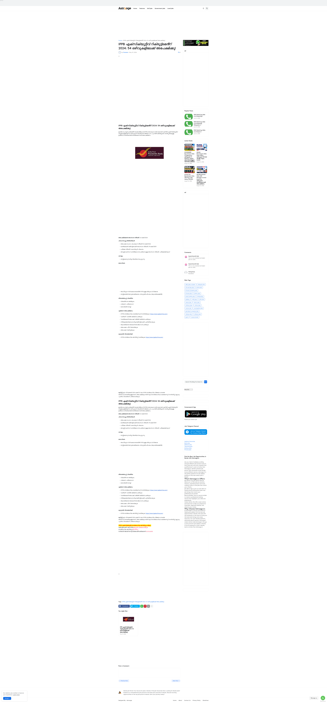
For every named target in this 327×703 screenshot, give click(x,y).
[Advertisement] (163, 25)
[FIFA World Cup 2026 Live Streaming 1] (188, 116)
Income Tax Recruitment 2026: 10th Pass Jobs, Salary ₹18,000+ (189, 177)
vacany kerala (194, 317)
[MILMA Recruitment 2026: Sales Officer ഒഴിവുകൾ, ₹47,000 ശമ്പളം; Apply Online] (202, 147)
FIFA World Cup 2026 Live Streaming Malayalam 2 (199, 123)
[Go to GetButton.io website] (323, 701)
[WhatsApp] (141, 606)
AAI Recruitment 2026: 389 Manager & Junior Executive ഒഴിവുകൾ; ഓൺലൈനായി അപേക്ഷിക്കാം (201, 179)
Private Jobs (187, 449)
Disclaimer (206, 700)
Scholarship (200, 296)
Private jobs (188, 293)
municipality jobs (198, 308)
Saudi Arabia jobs (190, 296)
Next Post (175, 680)
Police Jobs (199, 287)
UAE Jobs (194, 299)
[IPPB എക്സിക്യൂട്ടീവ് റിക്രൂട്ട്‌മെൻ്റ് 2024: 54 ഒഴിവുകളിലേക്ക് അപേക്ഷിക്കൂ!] (128, 619)
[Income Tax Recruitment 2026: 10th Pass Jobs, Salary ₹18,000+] (189, 169)
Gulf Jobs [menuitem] (149, 8)
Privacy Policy (197, 700)
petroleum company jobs (191, 311)
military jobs (188, 305)
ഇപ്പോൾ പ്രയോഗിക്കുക (140, 527)
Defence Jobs (188, 444)
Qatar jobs (197, 293)
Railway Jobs (188, 448)
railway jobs (188, 314)
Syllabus (187, 299)
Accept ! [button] (7, 698)
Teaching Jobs (188, 446)
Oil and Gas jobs (189, 287)
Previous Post (124, 680)
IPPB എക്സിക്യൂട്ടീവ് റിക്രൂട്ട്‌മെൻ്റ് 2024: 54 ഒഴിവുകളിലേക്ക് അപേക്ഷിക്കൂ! (144, 40)
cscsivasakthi (149, 531)
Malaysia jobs (201, 284)
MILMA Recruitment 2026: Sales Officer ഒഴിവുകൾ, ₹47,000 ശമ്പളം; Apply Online (202, 156)
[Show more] (151, 606)
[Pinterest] (145, 606)
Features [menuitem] (142, 8)
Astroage (129, 700)
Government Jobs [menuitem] (160, 8)
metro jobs (196, 302)
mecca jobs (188, 302)
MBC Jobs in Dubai (190, 284)
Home (120, 40)
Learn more (16, 695)
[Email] (148, 606)
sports (187, 317)
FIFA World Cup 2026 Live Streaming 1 (199, 115)
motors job (188, 308)
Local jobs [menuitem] (170, 8)
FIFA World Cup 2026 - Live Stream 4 (200, 130)
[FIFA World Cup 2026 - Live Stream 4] (188, 132)
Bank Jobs (187, 443)
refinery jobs (197, 314)
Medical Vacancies (189, 441)
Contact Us (187, 700)
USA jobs (201, 299)
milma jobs (197, 305)
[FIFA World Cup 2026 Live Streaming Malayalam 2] (188, 124)
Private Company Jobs (191, 290)
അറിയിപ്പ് (135, 529)
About (180, 700)
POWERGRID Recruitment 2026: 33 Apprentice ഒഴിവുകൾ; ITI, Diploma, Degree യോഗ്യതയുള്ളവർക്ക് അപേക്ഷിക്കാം (189, 157)
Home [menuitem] (135, 8)
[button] (203, 8)
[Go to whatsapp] (323, 698)
